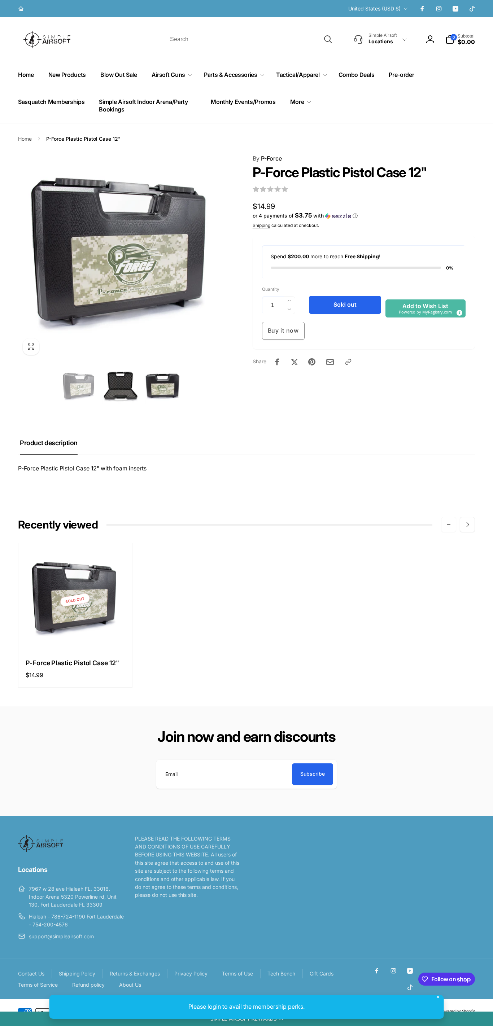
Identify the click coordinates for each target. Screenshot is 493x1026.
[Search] (328, 39)
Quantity (270, 289)
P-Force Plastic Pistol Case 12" (72, 663)
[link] (22, 9)
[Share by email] (330, 362)
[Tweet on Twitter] (294, 361)
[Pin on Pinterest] (311, 361)
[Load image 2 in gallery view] (120, 387)
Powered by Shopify (457, 1011)
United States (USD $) (374, 8)
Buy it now (283, 330)
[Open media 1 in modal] (121, 257)
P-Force (267, 158)
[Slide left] (448, 524)
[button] (246, 1019)
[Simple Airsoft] (40, 850)
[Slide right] (467, 524)
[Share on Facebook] (277, 361)
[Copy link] (348, 361)
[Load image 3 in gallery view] (162, 387)
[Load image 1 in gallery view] (79, 387)
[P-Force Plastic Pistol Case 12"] (75, 636)
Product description (49, 443)
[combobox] (250, 39)
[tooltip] (459, 312)
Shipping (261, 225)
